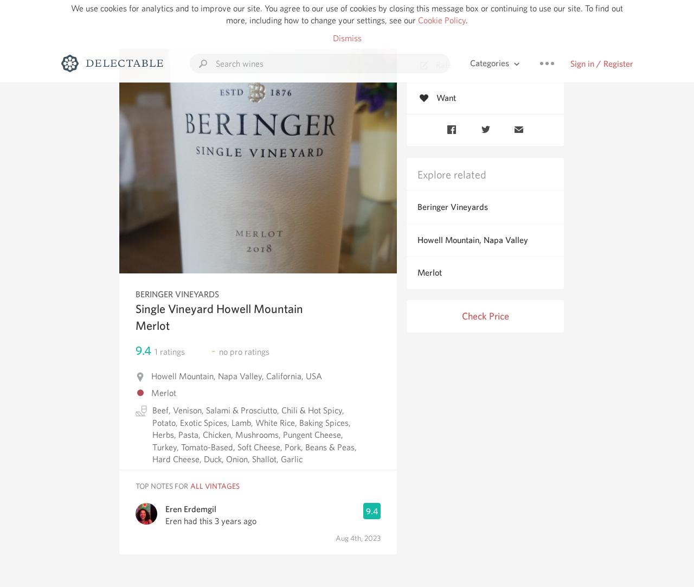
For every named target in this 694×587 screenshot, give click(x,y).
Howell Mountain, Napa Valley (472, 240)
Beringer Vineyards (452, 207)
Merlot (429, 272)
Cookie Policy (442, 20)
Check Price (485, 316)
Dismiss (347, 38)
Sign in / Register (601, 64)
